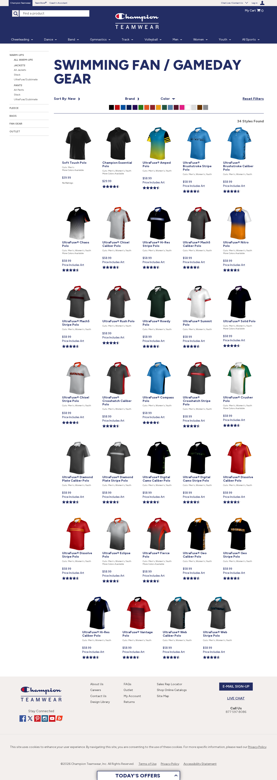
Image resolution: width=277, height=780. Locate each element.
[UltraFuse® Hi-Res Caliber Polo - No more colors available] (99, 596)
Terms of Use (147, 764)
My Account (132, 696)
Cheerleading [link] (20, 39)
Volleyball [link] (151, 39)
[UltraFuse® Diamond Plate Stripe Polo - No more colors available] (119, 441)
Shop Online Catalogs (172, 690)
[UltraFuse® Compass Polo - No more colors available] (159, 361)
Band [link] (71, 39)
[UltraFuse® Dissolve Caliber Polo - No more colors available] (239, 441)
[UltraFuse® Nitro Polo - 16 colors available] (239, 206)
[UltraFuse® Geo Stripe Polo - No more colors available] (239, 517)
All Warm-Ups (23, 59)
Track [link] (125, 39)
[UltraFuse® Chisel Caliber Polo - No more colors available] (119, 206)
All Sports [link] (249, 39)
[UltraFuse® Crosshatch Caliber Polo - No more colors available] (119, 361)
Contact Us (98, 696)
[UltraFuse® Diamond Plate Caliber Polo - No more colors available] (79, 441)
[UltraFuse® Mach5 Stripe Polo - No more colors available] (79, 285)
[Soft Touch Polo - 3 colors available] (79, 126)
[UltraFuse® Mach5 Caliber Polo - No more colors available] (199, 206)
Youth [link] (223, 39)
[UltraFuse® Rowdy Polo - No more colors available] (159, 285)
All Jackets (20, 69)
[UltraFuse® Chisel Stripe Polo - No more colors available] (79, 361)
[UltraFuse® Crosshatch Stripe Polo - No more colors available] (199, 361)
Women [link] (198, 39)
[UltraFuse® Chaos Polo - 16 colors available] (79, 206)
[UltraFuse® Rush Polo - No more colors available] (119, 285)
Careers (95, 690)
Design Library (100, 702)
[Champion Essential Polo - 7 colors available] (119, 126)
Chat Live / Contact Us (232, 3)
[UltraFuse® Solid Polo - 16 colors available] (239, 285)
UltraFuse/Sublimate (26, 79)
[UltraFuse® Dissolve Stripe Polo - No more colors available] (79, 517)
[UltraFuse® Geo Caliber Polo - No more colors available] (199, 517)
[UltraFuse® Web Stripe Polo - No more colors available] (219, 596)
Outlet (15, 131)
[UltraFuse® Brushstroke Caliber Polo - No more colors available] (239, 126)
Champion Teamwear (20, 3)
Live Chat (236, 698)
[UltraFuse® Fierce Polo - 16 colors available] (159, 517)
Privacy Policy (257, 747)
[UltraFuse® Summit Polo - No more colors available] (199, 285)
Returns (129, 702)
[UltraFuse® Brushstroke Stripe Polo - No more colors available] (199, 126)
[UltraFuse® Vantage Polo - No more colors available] (139, 596)
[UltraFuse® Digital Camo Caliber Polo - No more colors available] (159, 441)
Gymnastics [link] (98, 39)
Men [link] (175, 39)
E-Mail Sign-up (236, 686)
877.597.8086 (236, 712)
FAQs (127, 684)
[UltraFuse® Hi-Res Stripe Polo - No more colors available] (159, 206)
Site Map (163, 696)
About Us (96, 684)
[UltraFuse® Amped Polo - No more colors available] (159, 126)
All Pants (19, 89)
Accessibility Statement (200, 764)
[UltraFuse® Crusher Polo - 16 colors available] (239, 361)
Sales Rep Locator (169, 684)
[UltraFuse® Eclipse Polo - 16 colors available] (119, 517)
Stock (17, 74)
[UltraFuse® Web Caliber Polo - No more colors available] (179, 596)
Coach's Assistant (58, 3)
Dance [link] (48, 39)
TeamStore (40, 3)
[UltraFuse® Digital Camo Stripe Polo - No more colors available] (199, 441)
